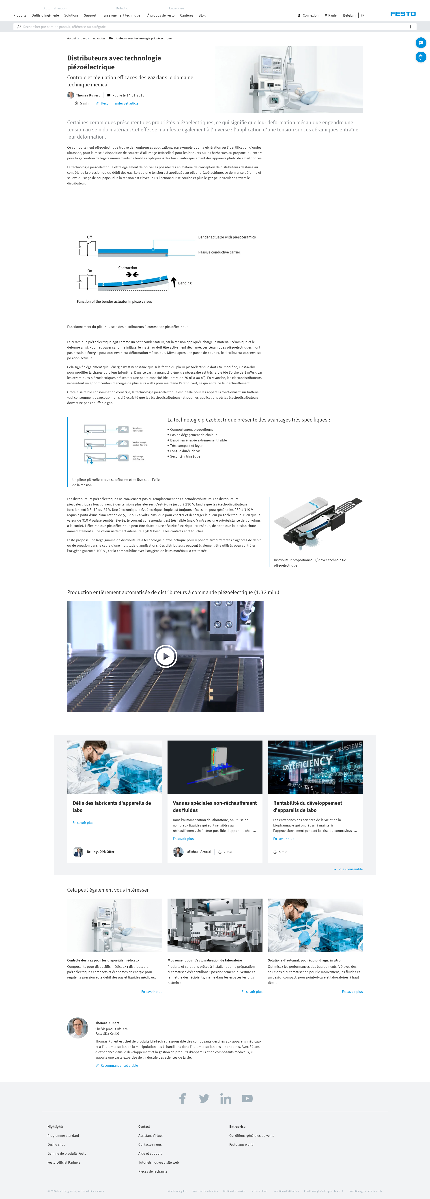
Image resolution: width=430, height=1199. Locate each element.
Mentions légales (177, 1191)
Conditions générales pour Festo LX (323, 1191)
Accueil (71, 38)
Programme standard (63, 1135)
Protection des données (205, 1191)
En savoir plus (83, 822)
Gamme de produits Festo (66, 1153)
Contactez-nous (150, 1144)
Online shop (56, 1144)
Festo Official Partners (63, 1162)
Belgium (349, 15)
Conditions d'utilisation (286, 1191)
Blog (202, 15)
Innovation (98, 38)
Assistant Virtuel (150, 1135)
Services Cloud (259, 1191)
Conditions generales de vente (366, 1191)
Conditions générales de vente (251, 1135)
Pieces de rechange (152, 1171)
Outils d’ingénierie (45, 15)
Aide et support (150, 1153)
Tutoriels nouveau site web (158, 1162)
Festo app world (241, 1144)
